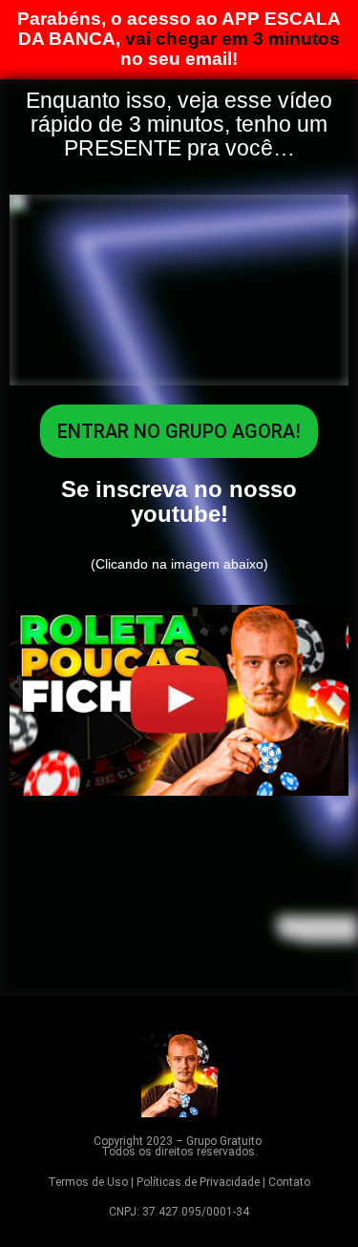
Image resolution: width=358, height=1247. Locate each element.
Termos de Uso (88, 1182)
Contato (289, 1182)
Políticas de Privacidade (198, 1182)
